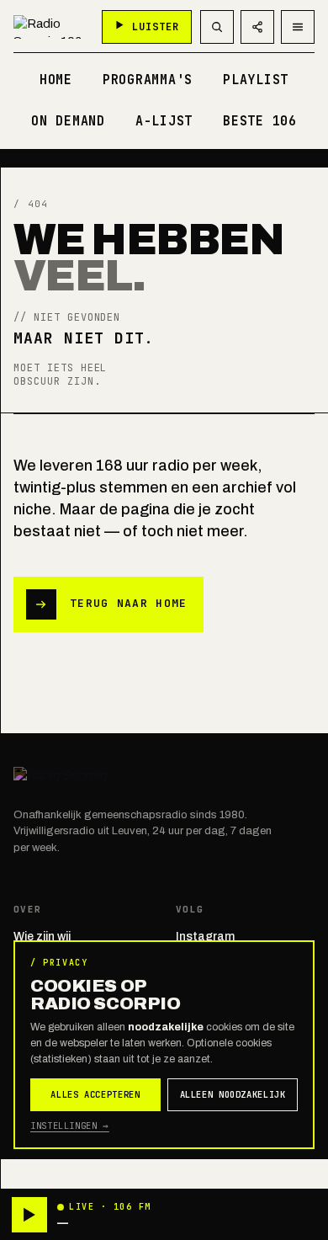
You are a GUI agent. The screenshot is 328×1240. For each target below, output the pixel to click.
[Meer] (298, 27)
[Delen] (257, 27)
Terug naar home (129, 603)
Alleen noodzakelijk (233, 1094)
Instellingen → (69, 1125)
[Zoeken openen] (217, 27)
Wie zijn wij (42, 936)
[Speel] (29, 1214)
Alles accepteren (95, 1094)
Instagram (205, 936)
